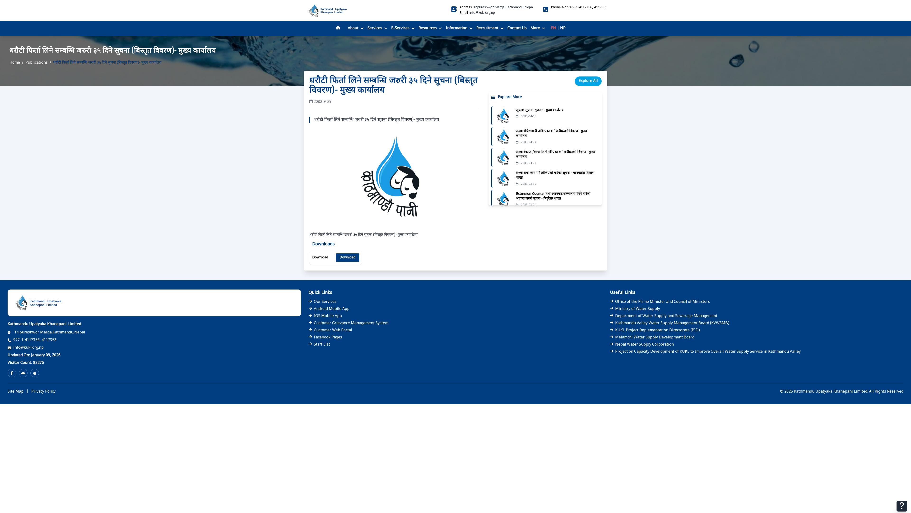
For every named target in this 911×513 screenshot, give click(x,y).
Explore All (588, 81)
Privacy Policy (43, 391)
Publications (36, 62)
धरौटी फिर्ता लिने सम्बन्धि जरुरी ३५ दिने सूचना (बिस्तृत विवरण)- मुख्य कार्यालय (107, 62)
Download (347, 257)
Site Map (15, 391)
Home (14, 62)
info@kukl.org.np (482, 13)
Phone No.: (579, 7)
